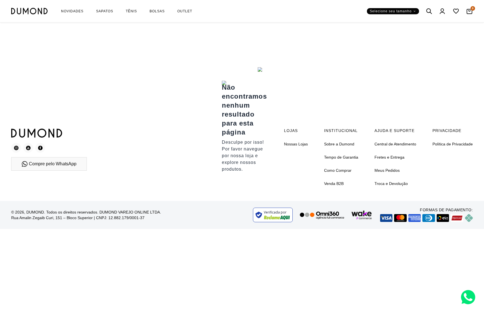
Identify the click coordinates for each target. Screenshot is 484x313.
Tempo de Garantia (341, 157)
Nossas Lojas (296, 144)
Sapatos (104, 11)
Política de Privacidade (452, 144)
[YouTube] (28, 148)
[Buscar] (429, 11)
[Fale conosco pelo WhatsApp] (468, 297)
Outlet (184, 11)
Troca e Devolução (391, 183)
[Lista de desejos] (456, 11)
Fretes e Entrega (389, 157)
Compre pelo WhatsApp (52, 163)
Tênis (131, 11)
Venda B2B (334, 183)
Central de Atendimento (395, 144)
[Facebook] (40, 148)
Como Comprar (338, 170)
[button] (393, 11)
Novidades (72, 11)
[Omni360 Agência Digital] (321, 215)
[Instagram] (16, 148)
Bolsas (157, 11)
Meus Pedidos (387, 170)
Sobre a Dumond (339, 144)
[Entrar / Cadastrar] (442, 11)
